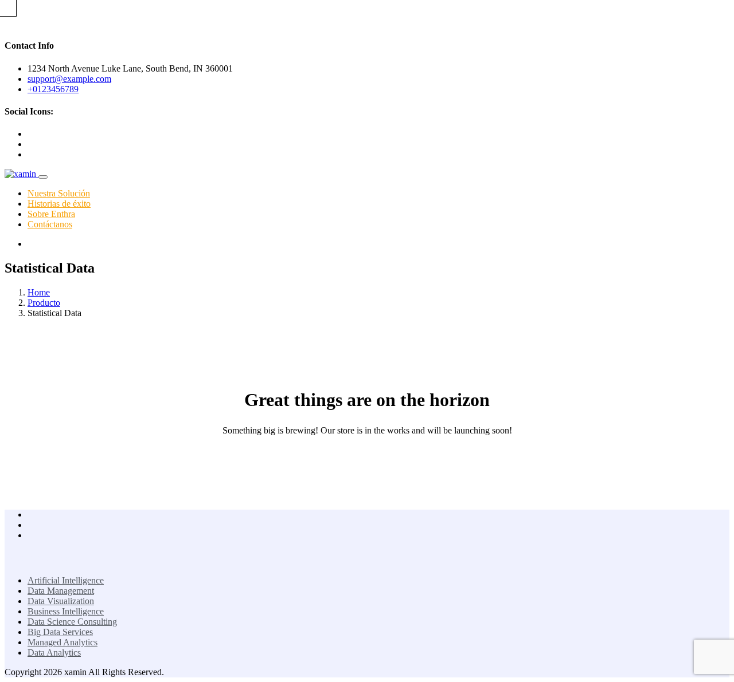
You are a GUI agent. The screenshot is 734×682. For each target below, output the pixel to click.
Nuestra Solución (59, 193)
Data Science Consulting (72, 621)
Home (39, 292)
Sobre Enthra (51, 214)
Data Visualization (61, 601)
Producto (44, 303)
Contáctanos (50, 224)
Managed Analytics (62, 642)
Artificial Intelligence (66, 580)
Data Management (61, 591)
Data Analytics (54, 652)
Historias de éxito (59, 203)
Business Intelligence (66, 611)
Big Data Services (60, 632)
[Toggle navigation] (43, 177)
